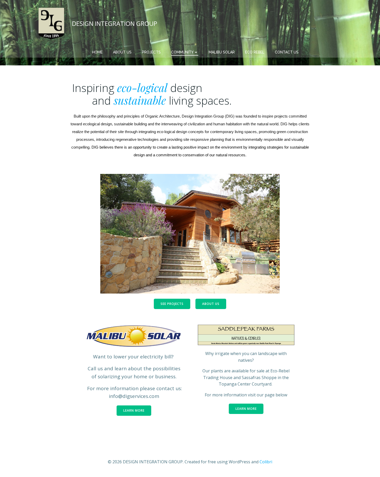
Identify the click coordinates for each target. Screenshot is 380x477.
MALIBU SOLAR (222, 52)
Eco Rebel (254, 52)
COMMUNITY (182, 52)
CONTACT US (287, 52)
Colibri (266, 462)
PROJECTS (151, 52)
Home (97, 52)
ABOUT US (122, 52)
